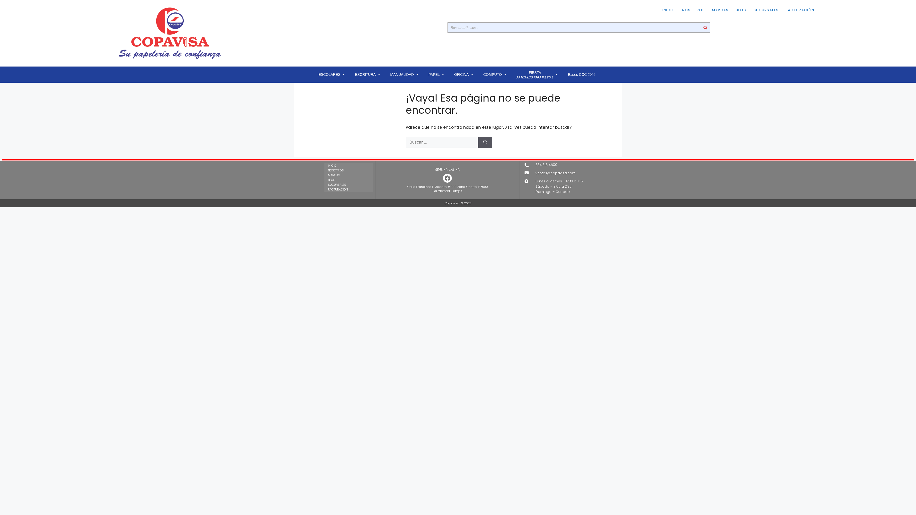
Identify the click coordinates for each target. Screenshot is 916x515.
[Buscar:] (442, 142)
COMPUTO (492, 75)
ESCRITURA (365, 75)
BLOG (741, 10)
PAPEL (434, 75)
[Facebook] (447, 178)
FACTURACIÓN (800, 10)
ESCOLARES (329, 75)
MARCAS (720, 10)
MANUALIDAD (402, 75)
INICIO (668, 10)
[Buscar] (705, 27)
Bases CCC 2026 (581, 75)
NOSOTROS (693, 10)
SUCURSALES (766, 10)
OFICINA (461, 75)
